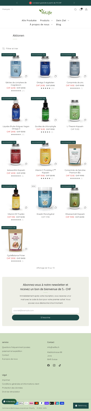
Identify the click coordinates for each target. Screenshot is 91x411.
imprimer (6, 380)
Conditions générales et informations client (20, 384)
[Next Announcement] (74, 2)
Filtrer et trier (12, 48)
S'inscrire (45, 317)
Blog (58, 24)
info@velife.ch (53, 347)
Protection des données (12, 388)
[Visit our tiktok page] (60, 365)
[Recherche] (75, 9)
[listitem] (45, 3)
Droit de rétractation (11, 391)
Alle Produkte (29, 20)
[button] (9, 401)
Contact (5, 355)
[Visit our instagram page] (54, 365)
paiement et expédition (12, 351)
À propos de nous (39, 24)
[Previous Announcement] (16, 2)
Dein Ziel (61, 20)
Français (6, 9)
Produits (45, 20)
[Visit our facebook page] (48, 365)
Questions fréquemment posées (16, 347)
